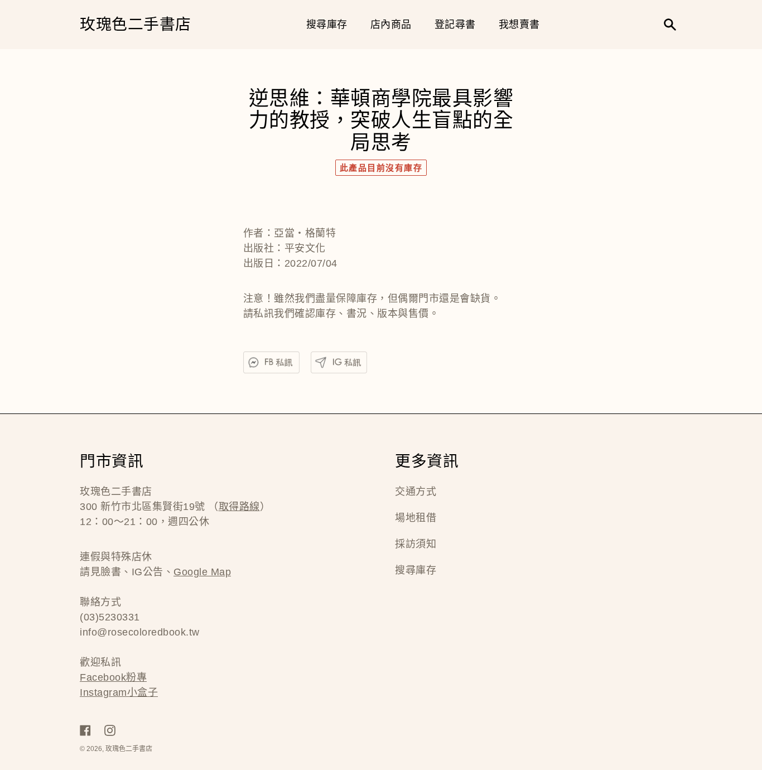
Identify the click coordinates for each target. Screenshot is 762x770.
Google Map (202, 572)
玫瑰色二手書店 (135, 24)
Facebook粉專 (113, 677)
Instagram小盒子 (119, 692)
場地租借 (415, 517)
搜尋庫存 (415, 570)
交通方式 (415, 491)
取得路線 (239, 506)
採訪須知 (415, 544)
